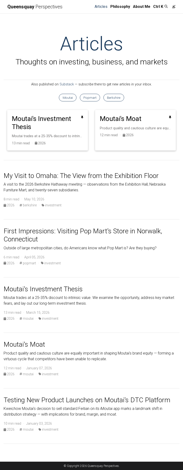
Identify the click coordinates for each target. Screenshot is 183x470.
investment (52, 205)
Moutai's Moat (24, 344)
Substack (67, 84)
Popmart (90, 97)
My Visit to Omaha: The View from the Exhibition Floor (81, 176)
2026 (41, 143)
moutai (28, 318)
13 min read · (23, 143)
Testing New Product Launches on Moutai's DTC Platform (87, 400)
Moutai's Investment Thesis (43, 289)
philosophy (120, 6)
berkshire (29, 205)
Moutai (68, 97)
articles (102, 6)
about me (141, 6)
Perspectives (34, 7)
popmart (29, 263)
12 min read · (111, 135)
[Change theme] (172, 5)
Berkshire (113, 97)
